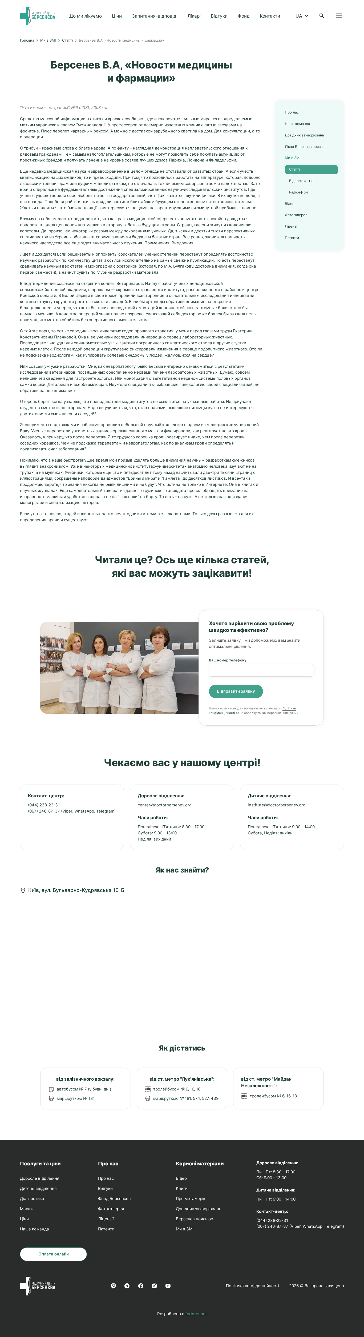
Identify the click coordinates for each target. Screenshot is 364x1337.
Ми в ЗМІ (48, 40)
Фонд (244, 16)
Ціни (117, 16)
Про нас (292, 112)
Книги (182, 1188)
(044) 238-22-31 (44, 804)
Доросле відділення (39, 1178)
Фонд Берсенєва (114, 1198)
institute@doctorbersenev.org (276, 804)
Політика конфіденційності (252, 1285)
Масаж (27, 1208)
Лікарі (194, 16)
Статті (67, 40)
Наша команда (297, 124)
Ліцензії (291, 226)
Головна (27, 40)
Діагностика (32, 1198)
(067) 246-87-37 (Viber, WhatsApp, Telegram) (72, 811)
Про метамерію (191, 1198)
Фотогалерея (296, 215)
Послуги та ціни (40, 1164)
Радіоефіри (298, 192)
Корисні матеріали (200, 1164)
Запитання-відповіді (154, 16)
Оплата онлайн (53, 1254)
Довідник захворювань (304, 135)
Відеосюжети (301, 181)
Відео (289, 203)
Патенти (292, 238)
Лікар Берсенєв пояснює (306, 146)
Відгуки (219, 16)
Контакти (270, 16)
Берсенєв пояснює (194, 1218)
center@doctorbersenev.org (165, 804)
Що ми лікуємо (85, 16)
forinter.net (196, 1313)
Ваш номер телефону (227, 660)
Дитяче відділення (38, 1188)
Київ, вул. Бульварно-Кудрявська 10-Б (76, 890)
